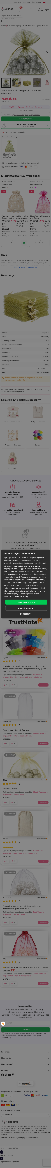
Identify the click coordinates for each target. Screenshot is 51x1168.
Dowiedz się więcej (20, 596)
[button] (25, 614)
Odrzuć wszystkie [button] (26, 608)
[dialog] (25, 584)
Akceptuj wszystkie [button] (26, 602)
